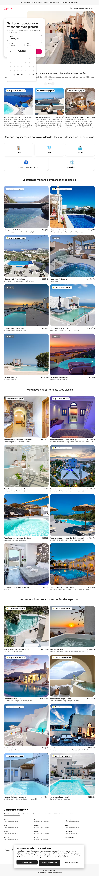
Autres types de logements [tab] (31, 814)
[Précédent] (45, 83)
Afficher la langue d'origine (69, 2)
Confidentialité (41, 873)
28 (25, 75)
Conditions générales (55, 873)
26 (18, 75)
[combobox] (24, 39)
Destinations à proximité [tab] (12, 814)
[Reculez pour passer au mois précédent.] (10, 51)
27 (22, 75)
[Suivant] (52, 83)
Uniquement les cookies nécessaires (49, 863)
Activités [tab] (71, 814)
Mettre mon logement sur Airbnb (81, 8)
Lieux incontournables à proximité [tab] (54, 814)
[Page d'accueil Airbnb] (9, 8)
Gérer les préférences (71, 862)
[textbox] (16, 45)
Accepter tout (27, 862)
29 (29, 75)
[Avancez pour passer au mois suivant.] (33, 51)
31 (10, 79)
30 (33, 75)
